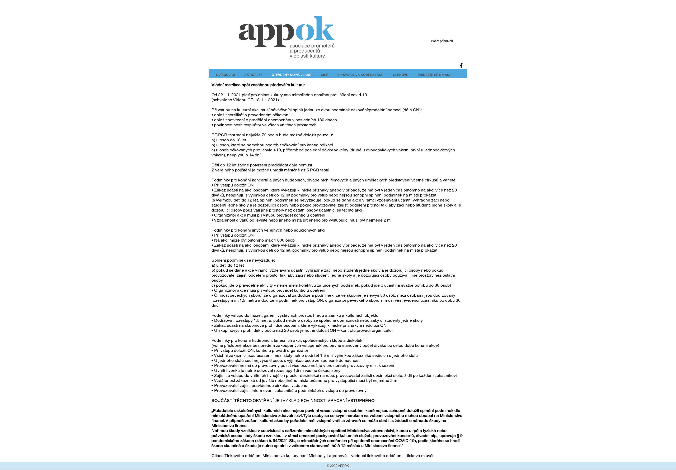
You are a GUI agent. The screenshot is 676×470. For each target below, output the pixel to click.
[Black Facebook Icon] (461, 65)
